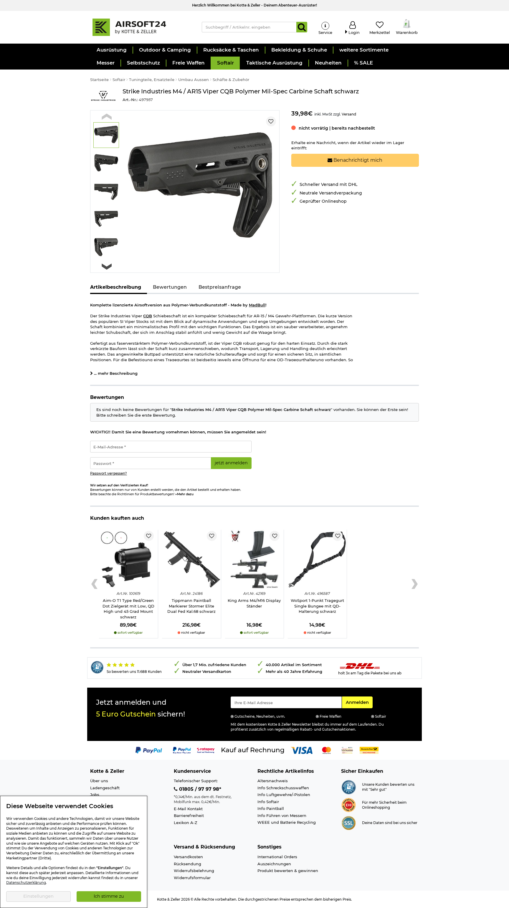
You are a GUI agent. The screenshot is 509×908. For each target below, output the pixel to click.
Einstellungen (38, 896)
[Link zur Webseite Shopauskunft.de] (348, 786)
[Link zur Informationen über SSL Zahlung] (348, 822)
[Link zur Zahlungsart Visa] (302, 749)
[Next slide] (107, 266)
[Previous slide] (107, 117)
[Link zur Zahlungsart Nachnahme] (369, 749)
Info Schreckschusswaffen (283, 787)
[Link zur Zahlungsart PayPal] (148, 749)
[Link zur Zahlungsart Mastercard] (326, 749)
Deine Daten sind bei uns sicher (389, 823)
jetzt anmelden (231, 462)
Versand (349, 114)
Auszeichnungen (274, 863)
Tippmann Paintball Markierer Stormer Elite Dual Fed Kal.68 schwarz (191, 606)
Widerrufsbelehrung (194, 870)
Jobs (94, 794)
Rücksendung (187, 863)
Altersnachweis (272, 780)
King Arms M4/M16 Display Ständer (254, 603)
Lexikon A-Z (185, 822)
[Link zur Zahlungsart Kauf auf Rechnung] (253, 749)
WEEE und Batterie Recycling (286, 822)
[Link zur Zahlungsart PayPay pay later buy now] (182, 749)
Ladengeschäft (105, 787)
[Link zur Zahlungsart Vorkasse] (347, 749)
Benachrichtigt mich (357, 160)
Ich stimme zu (109, 896)
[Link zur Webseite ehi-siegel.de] (348, 804)
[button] (111, 50)
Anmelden (359, 702)
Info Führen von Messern (281, 815)
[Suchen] (301, 27)
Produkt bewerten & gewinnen (287, 870)
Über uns (99, 780)
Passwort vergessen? (108, 473)
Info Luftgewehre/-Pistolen (283, 794)
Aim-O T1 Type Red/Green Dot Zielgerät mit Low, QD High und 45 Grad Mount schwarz (128, 608)
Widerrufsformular (192, 877)
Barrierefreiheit (189, 815)
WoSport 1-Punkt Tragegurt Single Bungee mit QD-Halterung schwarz (317, 606)
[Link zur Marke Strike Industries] (103, 96)
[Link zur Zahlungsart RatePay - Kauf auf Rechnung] (206, 749)
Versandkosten (188, 856)
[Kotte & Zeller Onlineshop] (140, 26)
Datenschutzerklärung (26, 883)
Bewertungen (170, 287)
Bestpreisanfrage (220, 287)
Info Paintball (270, 808)
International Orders (277, 856)
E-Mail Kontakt (188, 808)
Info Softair (268, 801)
